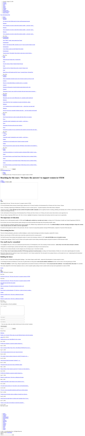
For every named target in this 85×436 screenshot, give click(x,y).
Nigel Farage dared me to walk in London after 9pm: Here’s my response (17, 116)
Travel (4, 6)
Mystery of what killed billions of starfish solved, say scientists (15, 82)
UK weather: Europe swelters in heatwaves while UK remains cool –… (14, 356)
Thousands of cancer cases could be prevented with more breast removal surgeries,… (19, 91)
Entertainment (5, 37)
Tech (4, 4)
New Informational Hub (5, 14)
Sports (4, 148)
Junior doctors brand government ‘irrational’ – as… (10, 360)
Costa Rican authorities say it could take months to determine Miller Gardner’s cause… (20, 152)
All (6, 134)
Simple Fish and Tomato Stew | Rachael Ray (12, 59)
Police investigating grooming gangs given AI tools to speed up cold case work (18, 78)
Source (1, 267)
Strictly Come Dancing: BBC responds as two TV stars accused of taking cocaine (19, 44)
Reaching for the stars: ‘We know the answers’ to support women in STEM (15, 276)
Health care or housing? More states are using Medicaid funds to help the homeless (16, 335)
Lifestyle (4, 75)
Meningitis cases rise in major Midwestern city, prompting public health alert (18, 97)
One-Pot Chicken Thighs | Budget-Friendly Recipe (13, 63)
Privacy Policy (6, 12)
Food (4, 56)
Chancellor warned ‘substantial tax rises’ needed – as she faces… (15, 121)
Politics (4, 132)
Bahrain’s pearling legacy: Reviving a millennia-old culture (12, 377)
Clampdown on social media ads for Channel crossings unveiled (15, 141)
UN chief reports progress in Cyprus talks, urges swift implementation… (14, 385)
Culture (4, 9)
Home (4, 16)
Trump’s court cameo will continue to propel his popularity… (12, 402)
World (4, 7)
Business (4, 18)
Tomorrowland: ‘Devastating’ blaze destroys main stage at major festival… (17, 53)
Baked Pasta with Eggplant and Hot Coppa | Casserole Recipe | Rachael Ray (18, 72)
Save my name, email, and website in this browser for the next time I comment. (17, 324)
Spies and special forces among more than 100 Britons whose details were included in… (20, 145)
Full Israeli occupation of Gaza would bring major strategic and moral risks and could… (20, 129)
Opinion (4, 8)
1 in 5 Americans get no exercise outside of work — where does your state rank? (19, 106)
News (4, 113)
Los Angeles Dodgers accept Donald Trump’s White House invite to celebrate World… (20, 156)
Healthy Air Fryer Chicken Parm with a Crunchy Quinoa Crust (15, 68)
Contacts (4, 3)
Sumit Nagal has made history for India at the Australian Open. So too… (14, 398)
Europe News (5, 10)
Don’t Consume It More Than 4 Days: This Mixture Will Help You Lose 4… (15, 347)
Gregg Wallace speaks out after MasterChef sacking (13, 48)
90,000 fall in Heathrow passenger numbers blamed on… (11, 343)
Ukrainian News (6, 11)
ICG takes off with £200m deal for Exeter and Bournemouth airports (16, 21)
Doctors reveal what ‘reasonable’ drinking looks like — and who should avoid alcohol (20, 110)
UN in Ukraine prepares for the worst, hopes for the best (11, 351)
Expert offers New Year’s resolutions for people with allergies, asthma (16, 102)
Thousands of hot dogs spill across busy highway (12, 125)
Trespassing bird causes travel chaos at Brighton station (11, 364)
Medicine (5, 94)
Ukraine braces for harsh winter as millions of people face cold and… (14, 394)
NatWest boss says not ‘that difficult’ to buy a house (10, 339)
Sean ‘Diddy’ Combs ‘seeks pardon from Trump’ (12, 40)
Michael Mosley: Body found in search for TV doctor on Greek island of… (15, 368)
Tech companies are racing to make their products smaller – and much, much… (18, 25)
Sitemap (4, 2)
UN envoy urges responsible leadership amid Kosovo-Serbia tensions (14, 390)
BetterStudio (9, 432)
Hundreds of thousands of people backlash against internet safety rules (16, 87)
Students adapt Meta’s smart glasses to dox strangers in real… (12, 381)
